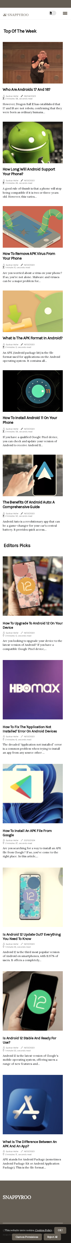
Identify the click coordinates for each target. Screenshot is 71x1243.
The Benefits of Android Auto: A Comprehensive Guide (29, 504)
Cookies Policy (43, 1230)
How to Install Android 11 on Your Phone (30, 420)
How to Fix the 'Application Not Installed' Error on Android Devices (30, 729)
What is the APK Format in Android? (32, 338)
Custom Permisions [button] (27, 1237)
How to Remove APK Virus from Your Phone (29, 256)
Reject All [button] (52, 1237)
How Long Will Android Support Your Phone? (29, 171)
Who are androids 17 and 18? (26, 89)
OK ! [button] (60, 1230)
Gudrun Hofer (12, 96)
